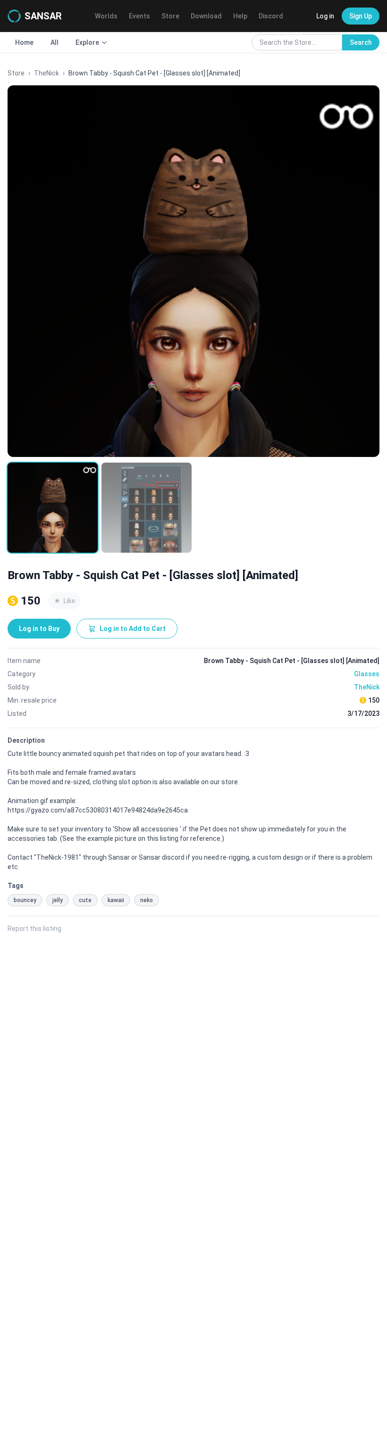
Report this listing (34, 928)
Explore (87, 42)
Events (139, 16)
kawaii (116, 900)
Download (206, 16)
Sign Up (360, 16)
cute (85, 900)
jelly (57, 900)
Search (361, 42)
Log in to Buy (39, 628)
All (54, 42)
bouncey (25, 900)
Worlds (106, 16)
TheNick (46, 73)
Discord (271, 16)
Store (170, 16)
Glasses (366, 674)
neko (146, 900)
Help (240, 16)
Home (24, 42)
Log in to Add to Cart (133, 628)
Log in (325, 16)
